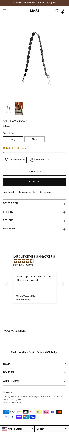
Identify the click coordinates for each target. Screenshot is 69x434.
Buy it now (34, 181)
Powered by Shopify (12, 402)
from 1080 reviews (23, 264)
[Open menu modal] (4, 10)
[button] (7, 284)
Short (35, 139)
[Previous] (7, 3)
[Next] (62, 3)
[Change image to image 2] (19, 108)
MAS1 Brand (25, 396)
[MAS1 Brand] (34, 10)
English (6, 392)
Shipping (22, 192)
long (13, 139)
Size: (8, 133)
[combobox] (17, 428)
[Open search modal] (57, 10)
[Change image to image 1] (8, 108)
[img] (36, 261)
